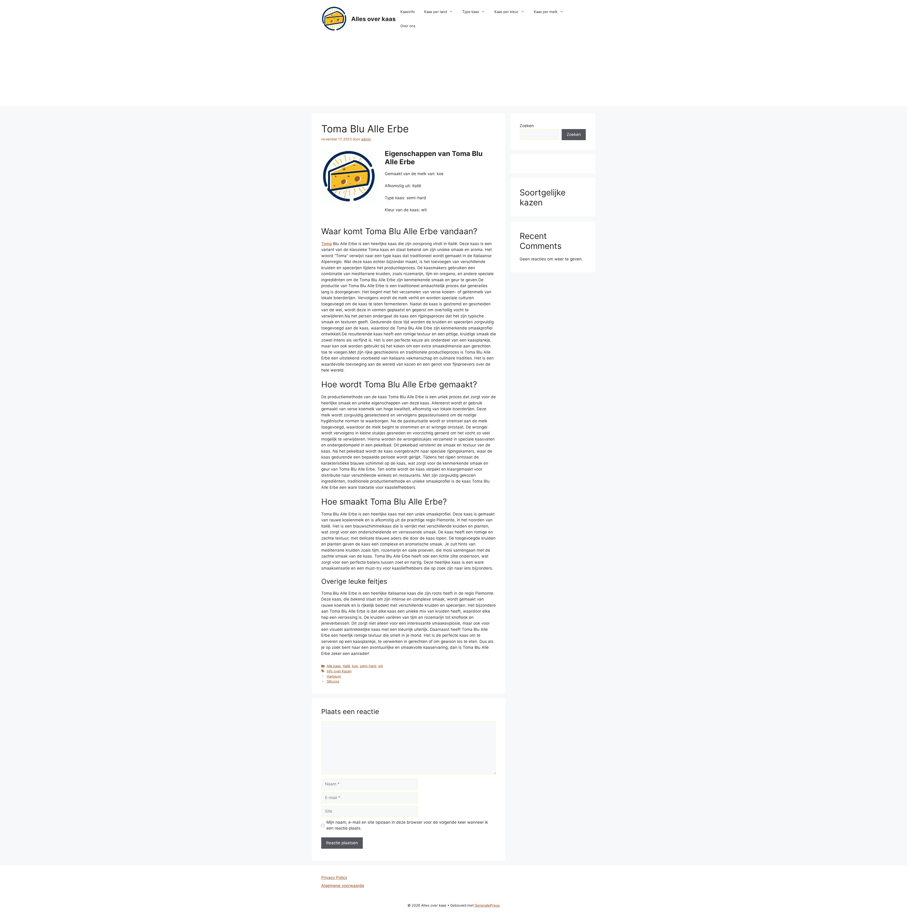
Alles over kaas (373, 18)
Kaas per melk (545, 11)
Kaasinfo (407, 11)
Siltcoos (333, 681)
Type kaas (470, 11)
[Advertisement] (453, 73)
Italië (346, 666)
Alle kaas (334, 666)
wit (380, 666)
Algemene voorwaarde (342, 885)
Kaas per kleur (506, 11)
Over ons (407, 26)
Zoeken (527, 125)
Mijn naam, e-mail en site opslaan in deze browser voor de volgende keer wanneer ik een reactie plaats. (407, 825)
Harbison (334, 676)
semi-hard (368, 666)
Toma (326, 243)
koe (355, 666)
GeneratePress (487, 905)
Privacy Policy (334, 877)
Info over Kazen (339, 671)
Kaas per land (435, 11)
